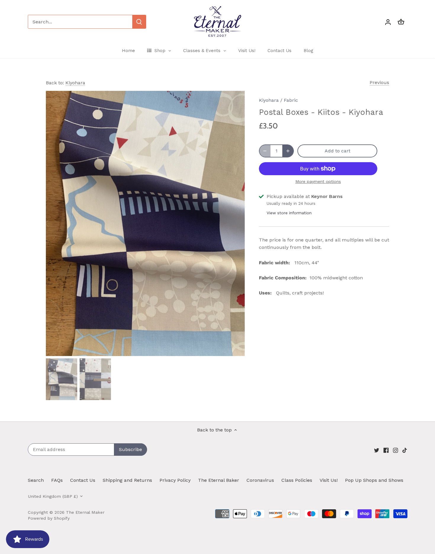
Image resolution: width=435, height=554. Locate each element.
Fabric (291, 100)
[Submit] (139, 21)
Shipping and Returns (127, 480)
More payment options (318, 181)
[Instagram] (395, 450)
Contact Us (82, 480)
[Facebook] (386, 450)
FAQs (57, 480)
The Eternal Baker (218, 480)
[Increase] (288, 151)
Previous (379, 82)
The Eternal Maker (85, 512)
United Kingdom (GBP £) (53, 496)
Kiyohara (75, 83)
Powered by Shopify (49, 518)
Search (36, 480)
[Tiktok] (404, 450)
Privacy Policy (175, 480)
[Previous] (55, 223)
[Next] (236, 223)
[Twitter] (376, 450)
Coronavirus (260, 480)
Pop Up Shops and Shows (374, 480)
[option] (145, 223)
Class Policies (296, 480)
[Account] (387, 22)
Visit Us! (329, 480)
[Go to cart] (401, 22)
